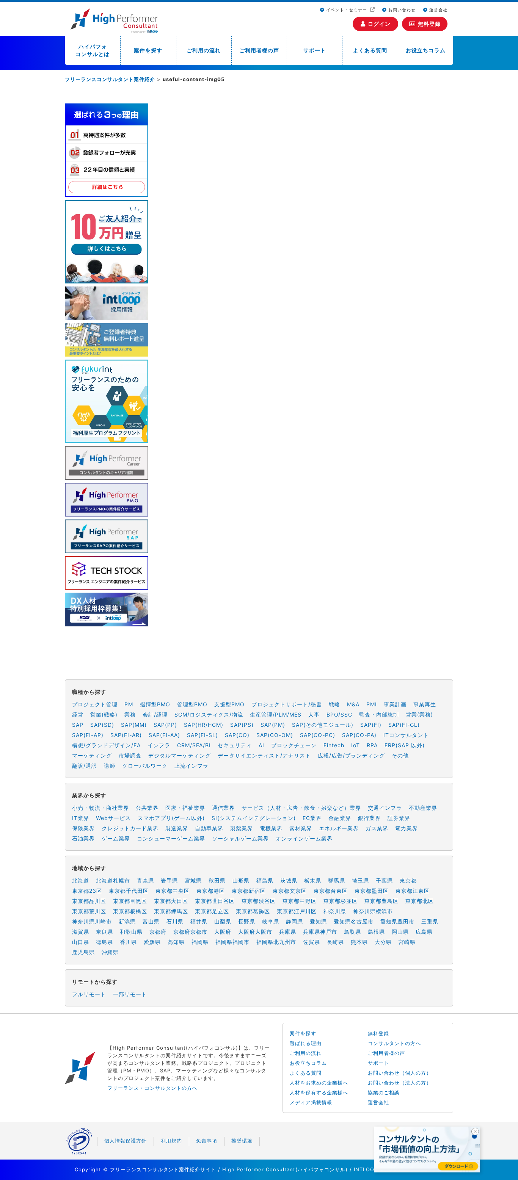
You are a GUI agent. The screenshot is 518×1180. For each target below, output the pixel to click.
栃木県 (312, 880)
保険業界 (83, 828)
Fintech (333, 745)
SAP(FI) (370, 724)
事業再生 (424, 704)
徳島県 (104, 942)
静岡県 (294, 921)
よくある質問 (370, 50)
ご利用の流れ (204, 50)
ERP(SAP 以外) (405, 745)
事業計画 (395, 704)
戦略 (334, 704)
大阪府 (222, 931)
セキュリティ (235, 745)
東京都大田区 (171, 901)
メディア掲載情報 (311, 1102)
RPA (372, 745)
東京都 (408, 880)
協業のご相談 (384, 1092)
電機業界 (271, 828)
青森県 (145, 880)
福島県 (264, 880)
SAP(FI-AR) (126, 735)
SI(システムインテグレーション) (254, 818)
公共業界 (147, 807)
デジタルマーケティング (179, 755)
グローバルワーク (145, 765)
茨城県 (288, 880)
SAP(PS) (242, 724)
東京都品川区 (89, 901)
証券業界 (399, 818)
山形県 (241, 880)
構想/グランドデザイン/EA (106, 745)
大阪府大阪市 (255, 931)
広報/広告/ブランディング (351, 755)
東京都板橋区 (130, 911)
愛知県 (318, 921)
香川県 (128, 942)
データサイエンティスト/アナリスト (264, 755)
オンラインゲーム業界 (304, 838)
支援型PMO (229, 704)
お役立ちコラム (426, 50)
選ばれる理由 (306, 1043)
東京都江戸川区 (297, 911)
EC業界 (312, 818)
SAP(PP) (165, 724)
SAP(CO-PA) (359, 735)
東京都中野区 (300, 901)
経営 (77, 714)
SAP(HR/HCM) (203, 724)
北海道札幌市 (113, 880)
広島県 (424, 931)
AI (261, 745)
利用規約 (171, 1141)
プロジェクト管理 (95, 704)
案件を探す (148, 50)
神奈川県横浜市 (373, 911)
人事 (314, 714)
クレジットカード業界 (130, 828)
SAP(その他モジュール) (322, 724)
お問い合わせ (401, 10)
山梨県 (222, 921)
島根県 (376, 931)
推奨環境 (242, 1141)
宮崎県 (407, 942)
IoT (355, 745)
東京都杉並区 (340, 901)
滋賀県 (80, 931)
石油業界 (83, 838)
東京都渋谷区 (259, 901)
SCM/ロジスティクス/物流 (208, 714)
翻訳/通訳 (84, 765)
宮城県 (193, 880)
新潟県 (127, 921)
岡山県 (400, 931)
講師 (109, 765)
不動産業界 (423, 807)
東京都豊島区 (381, 901)
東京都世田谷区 (215, 901)
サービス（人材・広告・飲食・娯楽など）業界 (301, 807)
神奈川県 (334, 911)
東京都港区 (210, 890)
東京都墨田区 (372, 890)
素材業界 (300, 828)
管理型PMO (192, 704)
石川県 (175, 921)
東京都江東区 (413, 890)
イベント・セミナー (347, 10)
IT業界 (80, 818)
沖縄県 (110, 952)
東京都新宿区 (249, 890)
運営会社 (437, 10)
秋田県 (217, 880)
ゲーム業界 (116, 838)
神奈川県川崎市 (92, 921)
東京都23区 (87, 890)
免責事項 (206, 1141)
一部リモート (130, 994)
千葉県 (384, 880)
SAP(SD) (102, 724)
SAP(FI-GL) (404, 724)
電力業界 (406, 828)
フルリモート (89, 994)
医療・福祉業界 (185, 807)
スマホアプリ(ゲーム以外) (171, 818)
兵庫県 (287, 931)
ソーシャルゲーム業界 (240, 838)
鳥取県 (352, 931)
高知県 (176, 942)
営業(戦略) (104, 714)
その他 (400, 755)
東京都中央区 (172, 890)
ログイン (379, 23)
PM (128, 704)
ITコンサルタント (406, 735)
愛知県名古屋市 (354, 921)
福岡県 (200, 942)
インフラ (159, 745)
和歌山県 (131, 931)
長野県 (246, 921)
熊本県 (359, 942)
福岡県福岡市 (232, 942)
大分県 (383, 942)
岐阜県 (270, 921)
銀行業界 (369, 818)
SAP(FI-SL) (202, 735)
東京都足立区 (212, 911)
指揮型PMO (155, 704)
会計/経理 (155, 714)
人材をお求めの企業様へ (319, 1083)
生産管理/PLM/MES (275, 714)
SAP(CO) (237, 735)
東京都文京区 (290, 890)
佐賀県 (311, 942)
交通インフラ (385, 807)
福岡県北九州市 (276, 942)
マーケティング (92, 755)
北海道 (80, 880)
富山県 (151, 921)
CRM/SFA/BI (194, 745)
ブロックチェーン (294, 745)
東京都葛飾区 (253, 911)
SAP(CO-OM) (274, 735)
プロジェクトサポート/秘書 (286, 704)
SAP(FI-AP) (88, 735)
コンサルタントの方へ (394, 1043)
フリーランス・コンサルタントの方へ (152, 1088)
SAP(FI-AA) (164, 735)
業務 (130, 714)
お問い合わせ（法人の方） (400, 1083)
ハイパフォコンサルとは (92, 50)
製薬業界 (241, 828)
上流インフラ (191, 765)
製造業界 (176, 828)
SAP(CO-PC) (317, 735)
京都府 (157, 931)
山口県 (80, 942)
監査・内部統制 (379, 714)
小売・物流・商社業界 (100, 807)
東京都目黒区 (130, 901)
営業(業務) (419, 714)
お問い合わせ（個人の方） (400, 1073)
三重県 (429, 921)
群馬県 (336, 880)
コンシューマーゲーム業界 (171, 838)
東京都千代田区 (129, 890)
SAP (77, 724)
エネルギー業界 (339, 828)
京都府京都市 (190, 931)
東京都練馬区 (171, 911)
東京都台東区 (331, 890)
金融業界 (339, 818)
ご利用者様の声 (259, 50)
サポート (314, 50)
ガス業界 (377, 828)
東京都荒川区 (89, 911)
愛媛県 (152, 942)
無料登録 (429, 23)
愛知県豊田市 (397, 921)
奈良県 (104, 931)
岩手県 (169, 880)
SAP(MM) (134, 724)
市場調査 (130, 755)
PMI (371, 704)
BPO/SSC (339, 714)
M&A (353, 704)
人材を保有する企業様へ (319, 1092)
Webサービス (113, 818)
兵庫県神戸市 (320, 931)
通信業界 (223, 807)
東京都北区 (419, 901)
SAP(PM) (273, 724)
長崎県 (335, 942)
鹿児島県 (83, 952)
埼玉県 (360, 880)
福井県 (198, 921)
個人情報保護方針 (125, 1141)
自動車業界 (209, 828)
